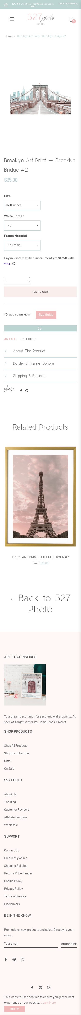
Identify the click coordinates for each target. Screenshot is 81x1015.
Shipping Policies (15, 865)
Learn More (48, 1002)
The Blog (10, 802)
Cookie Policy (13, 881)
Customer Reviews (16, 809)
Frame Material (15, 235)
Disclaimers (12, 904)
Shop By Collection (16, 753)
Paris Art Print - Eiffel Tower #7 (40, 557)
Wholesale (11, 825)
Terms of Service (15, 896)
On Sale (9, 768)
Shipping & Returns (28, 376)
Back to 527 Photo (43, 604)
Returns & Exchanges (18, 873)
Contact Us (11, 850)
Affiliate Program (15, 817)
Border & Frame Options (33, 363)
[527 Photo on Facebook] (5, 959)
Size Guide (46, 314)
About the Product (28, 351)
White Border (14, 216)
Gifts (7, 761)
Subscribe (69, 944)
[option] (40, 506)
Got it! (14, 1008)
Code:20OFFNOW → (67, 4)
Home (8, 36)
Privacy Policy (13, 888)
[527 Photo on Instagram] (22, 959)
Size (7, 196)
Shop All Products (15, 745)
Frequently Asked (15, 858)
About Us (10, 794)
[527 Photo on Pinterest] (14, 959)
